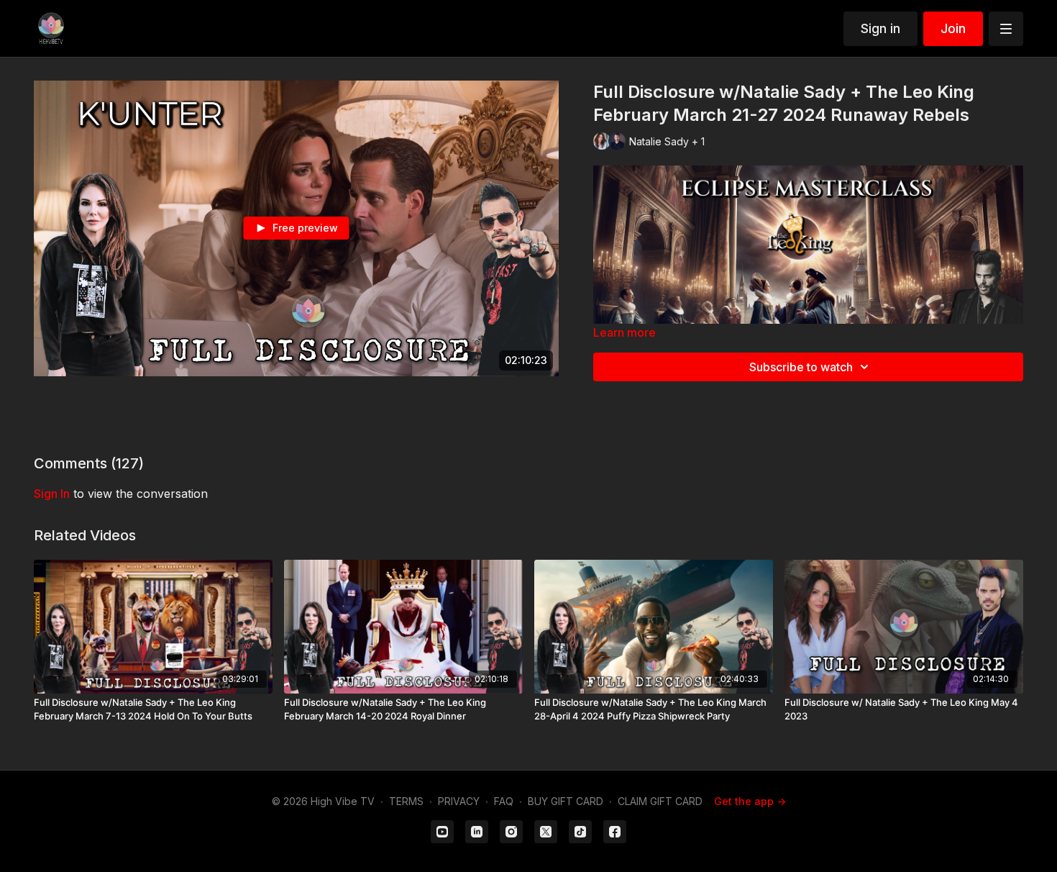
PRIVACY (459, 801)
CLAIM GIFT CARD (660, 801)
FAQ (503, 801)
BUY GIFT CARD (565, 801)
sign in (52, 493)
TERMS (406, 801)
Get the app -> (750, 801)
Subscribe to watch (801, 367)
